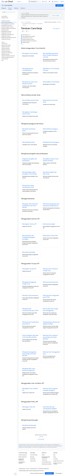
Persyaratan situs (33, 468)
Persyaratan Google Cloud (43, 468)
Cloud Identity (8, 5)
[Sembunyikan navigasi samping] (15, 473)
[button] (8, 24)
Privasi (27, 468)
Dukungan (32, 456)
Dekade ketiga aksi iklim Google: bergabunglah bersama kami (31, 470)
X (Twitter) (55, 458)
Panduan (10, 8)
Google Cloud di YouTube (58, 460)
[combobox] (34, 1)
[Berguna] (58, 22)
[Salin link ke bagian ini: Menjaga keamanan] (36, 199)
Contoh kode (44, 459)
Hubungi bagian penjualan (22, 462)
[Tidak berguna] (60, 22)
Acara (54, 456)
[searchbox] (9, 12)
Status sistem (33, 460)
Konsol (45, 1)
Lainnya (18, 1)
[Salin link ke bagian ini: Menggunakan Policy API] (39, 402)
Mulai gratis (59, 5)
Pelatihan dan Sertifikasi (47, 464)
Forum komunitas (33, 454)
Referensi (16, 8)
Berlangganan (49, 473)
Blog (54, 454)
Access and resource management (29, 23)
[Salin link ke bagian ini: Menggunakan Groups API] (40, 263)
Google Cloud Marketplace (21, 459)
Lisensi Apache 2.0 (40, 445)
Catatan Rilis (32, 458)
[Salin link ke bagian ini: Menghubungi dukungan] (39, 420)
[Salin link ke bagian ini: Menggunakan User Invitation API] (45, 383)
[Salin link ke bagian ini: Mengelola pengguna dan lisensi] (44, 124)
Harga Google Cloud (22, 456)
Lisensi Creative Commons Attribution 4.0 (52, 444)
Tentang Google (22, 468)
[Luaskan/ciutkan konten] (30, 35)
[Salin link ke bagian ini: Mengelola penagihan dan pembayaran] (49, 154)
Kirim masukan (56, 28)
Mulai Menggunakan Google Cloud (46, 457)
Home (22, 22)
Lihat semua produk (23, 454)
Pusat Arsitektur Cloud (46, 461)
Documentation (28, 22)
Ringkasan (4, 8)
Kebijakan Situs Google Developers (25, 447)
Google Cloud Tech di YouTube (57, 463)
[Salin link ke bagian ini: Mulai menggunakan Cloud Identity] (46, 48)
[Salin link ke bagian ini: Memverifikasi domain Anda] (41, 95)
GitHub (43, 454)
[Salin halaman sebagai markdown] (27, 31)
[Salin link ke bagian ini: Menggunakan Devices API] (41, 219)
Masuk (62, 1)
